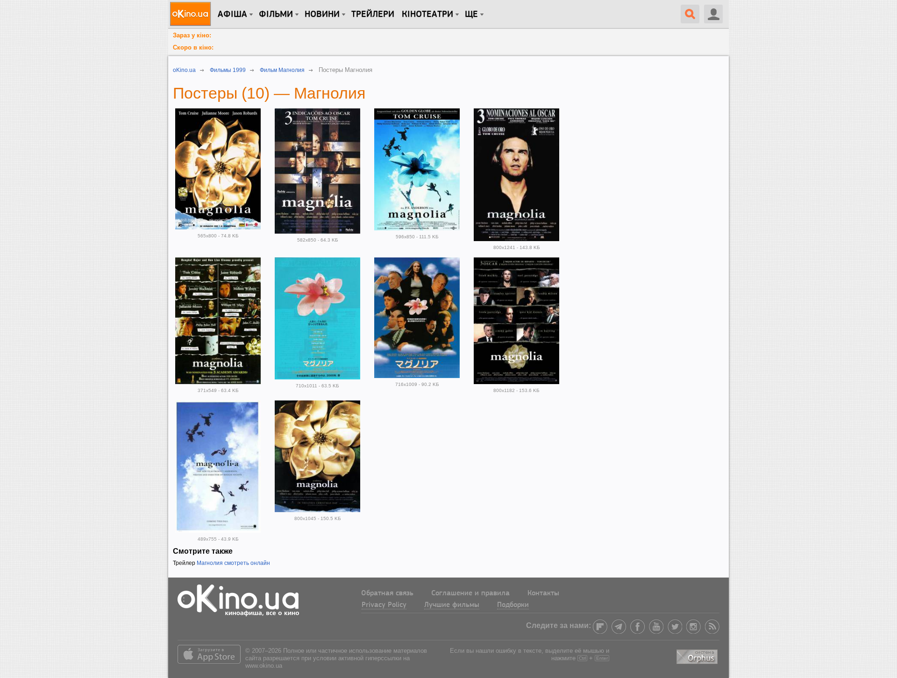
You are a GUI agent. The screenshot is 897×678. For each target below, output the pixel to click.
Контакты (543, 593)
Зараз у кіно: (192, 35)
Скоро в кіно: (193, 47)
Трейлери (372, 14)
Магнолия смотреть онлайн (233, 563)
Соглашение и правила (470, 593)
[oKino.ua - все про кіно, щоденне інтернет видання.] (192, 14)
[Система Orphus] (697, 655)
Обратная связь (387, 593)
